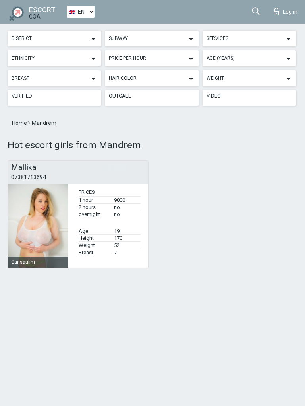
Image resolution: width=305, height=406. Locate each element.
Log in (290, 12)
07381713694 (28, 177)
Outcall (120, 96)
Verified (22, 96)
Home (20, 123)
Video (214, 96)
